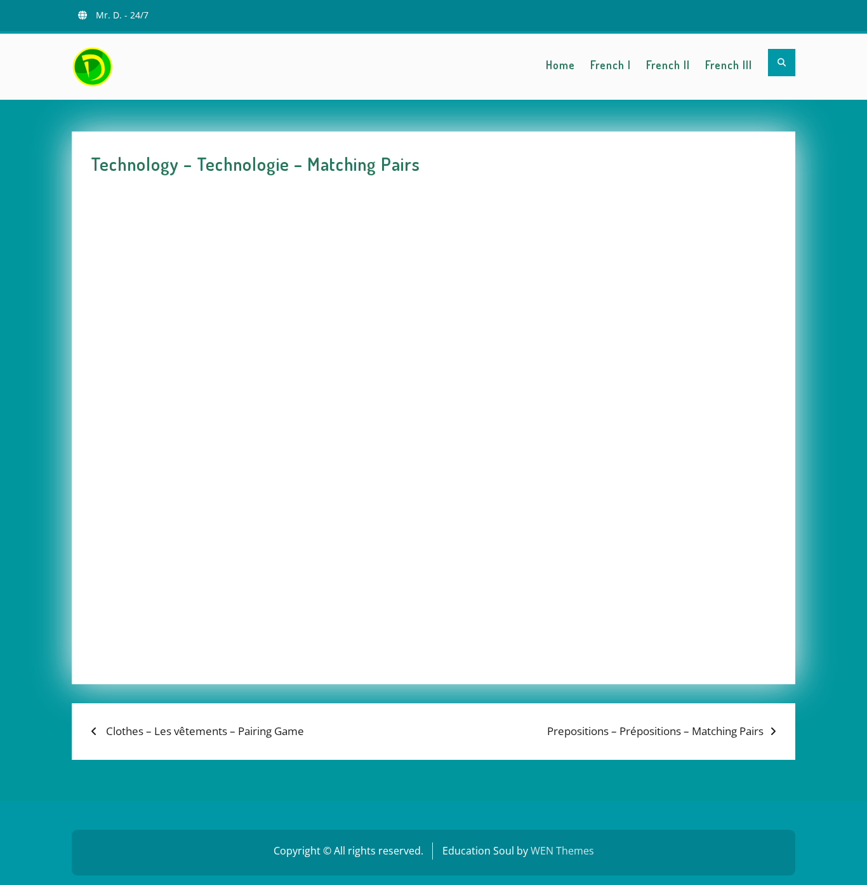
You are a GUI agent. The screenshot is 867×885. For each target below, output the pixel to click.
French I (610, 65)
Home (560, 65)
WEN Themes (562, 851)
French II (668, 65)
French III (728, 65)
